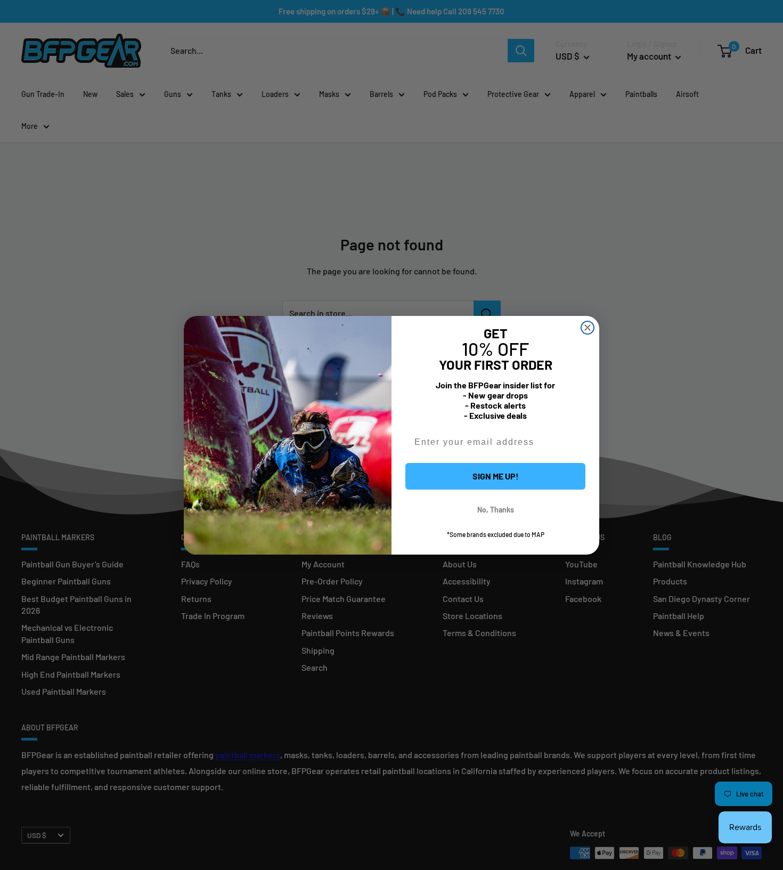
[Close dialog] (587, 327)
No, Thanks (495, 509)
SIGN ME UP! (495, 476)
